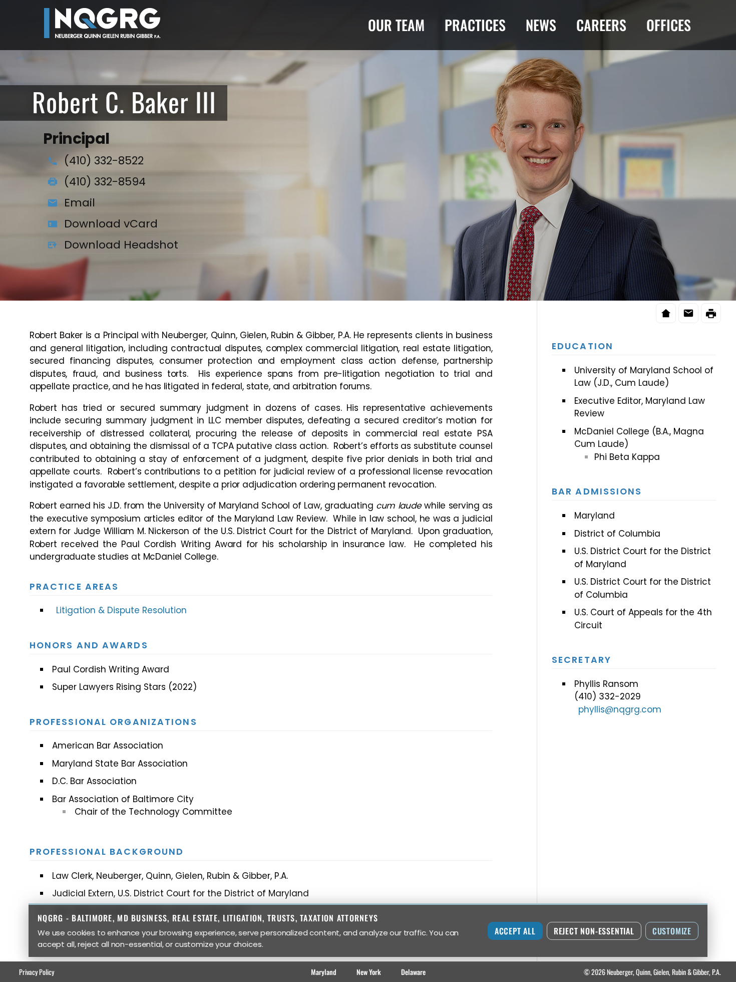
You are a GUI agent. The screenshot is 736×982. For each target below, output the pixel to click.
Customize (671, 931)
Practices (475, 25)
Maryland (323, 971)
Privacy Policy (36, 971)
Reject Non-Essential (594, 931)
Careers (601, 25)
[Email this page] (688, 313)
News (541, 25)
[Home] (666, 313)
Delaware (413, 971)
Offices (668, 25)
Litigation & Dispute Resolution (121, 610)
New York (368, 971)
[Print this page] (711, 313)
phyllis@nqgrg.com (619, 709)
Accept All (515, 931)
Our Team (396, 25)
